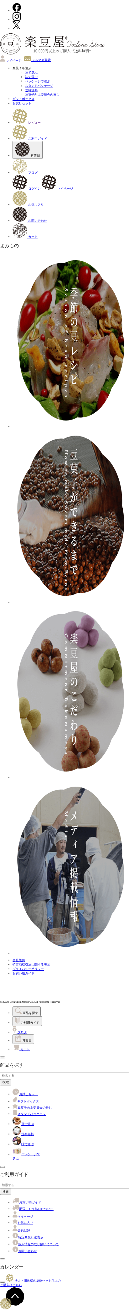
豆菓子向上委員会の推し (42, 94)
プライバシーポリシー (28, 969)
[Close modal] (2, 1057)
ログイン (34, 188)
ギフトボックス (23, 99)
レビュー (34, 122)
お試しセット (22, 103)
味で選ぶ (31, 77)
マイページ (13, 60)
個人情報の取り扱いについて (38, 1244)
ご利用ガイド (37, 138)
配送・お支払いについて (36, 1209)
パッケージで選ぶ (37, 81)
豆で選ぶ (31, 72)
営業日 (35, 155)
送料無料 (31, 90)
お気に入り (35, 204)
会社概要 (19, 960)
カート (32, 236)
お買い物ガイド (23, 973)
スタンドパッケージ (39, 85)
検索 (6, 1082)
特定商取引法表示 (30, 1237)
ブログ (32, 172)
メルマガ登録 (41, 60)
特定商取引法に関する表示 (31, 964)
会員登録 (24, 1230)
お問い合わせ (37, 220)
